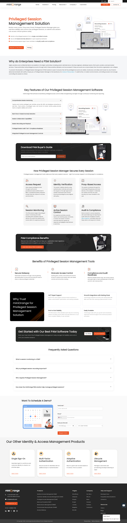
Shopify (74, 499)
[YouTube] (9, 511)
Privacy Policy (87, 521)
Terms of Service (96, 521)
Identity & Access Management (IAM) (47, 494)
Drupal (74, 502)
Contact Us (116, 4)
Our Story (89, 494)
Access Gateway (41, 510)
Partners (89, 504)
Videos (102, 508)
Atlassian (74, 496)
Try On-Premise (99, 333)
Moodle (74, 510)
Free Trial (105, 4)
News (88, 499)
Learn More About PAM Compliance (32, 247)
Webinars (103, 513)
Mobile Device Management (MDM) (46, 504)
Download (61, 156)
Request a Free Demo (16, 47)
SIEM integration (86, 218)
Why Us (88, 496)
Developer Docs (105, 494)
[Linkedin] (6, 511)
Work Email (61, 405)
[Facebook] (15, 511)
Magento (74, 507)
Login (105, 1)
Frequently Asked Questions (108, 496)
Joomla (74, 504)
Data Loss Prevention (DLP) (44, 502)
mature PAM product (68, 72)
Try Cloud (88, 333)
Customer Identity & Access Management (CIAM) (50, 496)
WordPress (75, 494)
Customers (89, 507)
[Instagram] (17, 511)
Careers (89, 502)
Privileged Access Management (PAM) (47, 499)
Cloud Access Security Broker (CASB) (47, 507)
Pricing (29, 47)
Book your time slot (62, 423)
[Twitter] (12, 511)
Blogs (102, 510)
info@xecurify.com (12, 499)
